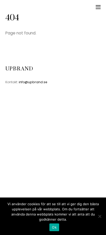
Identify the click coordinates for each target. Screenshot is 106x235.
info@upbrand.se (33, 82)
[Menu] (98, 7)
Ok (54, 227)
